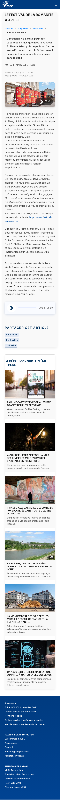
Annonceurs (11, 743)
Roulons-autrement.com (17, 778)
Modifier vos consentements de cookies (25, 724)
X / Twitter (12, 340)
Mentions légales (13, 716)
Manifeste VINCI (13, 783)
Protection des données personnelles (24, 720)
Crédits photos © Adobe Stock (20, 711)
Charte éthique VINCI (15, 787)
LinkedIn (11, 345)
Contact (9, 747)
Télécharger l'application (17, 751)
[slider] (27, 307)
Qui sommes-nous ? (15, 738)
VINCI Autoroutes (14, 770)
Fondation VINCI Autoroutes (19, 774)
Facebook (11, 334)
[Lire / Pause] (39, 101)
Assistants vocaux (14, 755)
